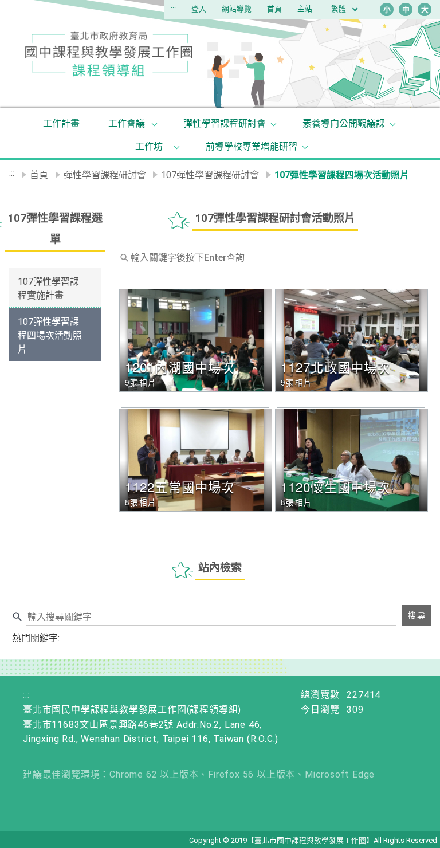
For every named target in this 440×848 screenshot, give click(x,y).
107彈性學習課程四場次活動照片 (50, 335)
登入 (198, 9)
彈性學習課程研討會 (224, 123)
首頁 (274, 9)
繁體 (339, 9)
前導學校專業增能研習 (251, 146)
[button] (197, 340)
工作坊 (149, 146)
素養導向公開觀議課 (343, 123)
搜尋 (417, 615)
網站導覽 (237, 9)
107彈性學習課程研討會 (210, 175)
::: (173, 9)
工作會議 (126, 123)
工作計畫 (61, 123)
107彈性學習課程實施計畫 (48, 288)
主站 (304, 9)
